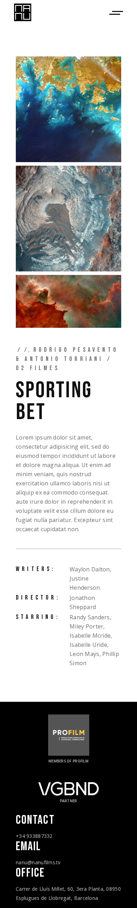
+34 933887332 (34, 836)
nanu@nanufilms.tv (38, 862)
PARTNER (68, 800)
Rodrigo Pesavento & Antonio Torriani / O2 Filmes (67, 359)
